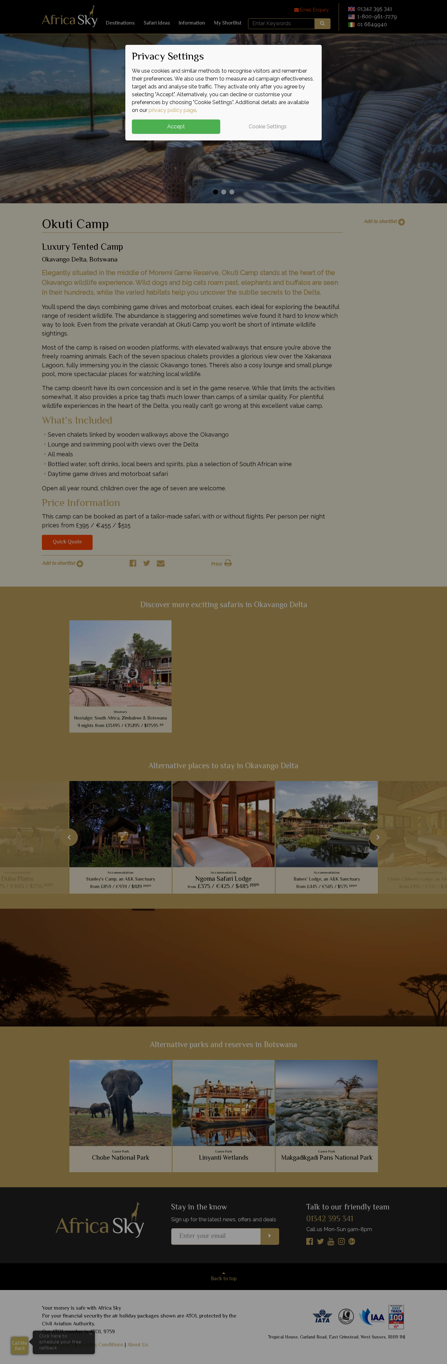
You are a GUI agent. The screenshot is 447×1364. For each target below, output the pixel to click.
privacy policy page (172, 110)
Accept (176, 126)
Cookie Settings (268, 126)
